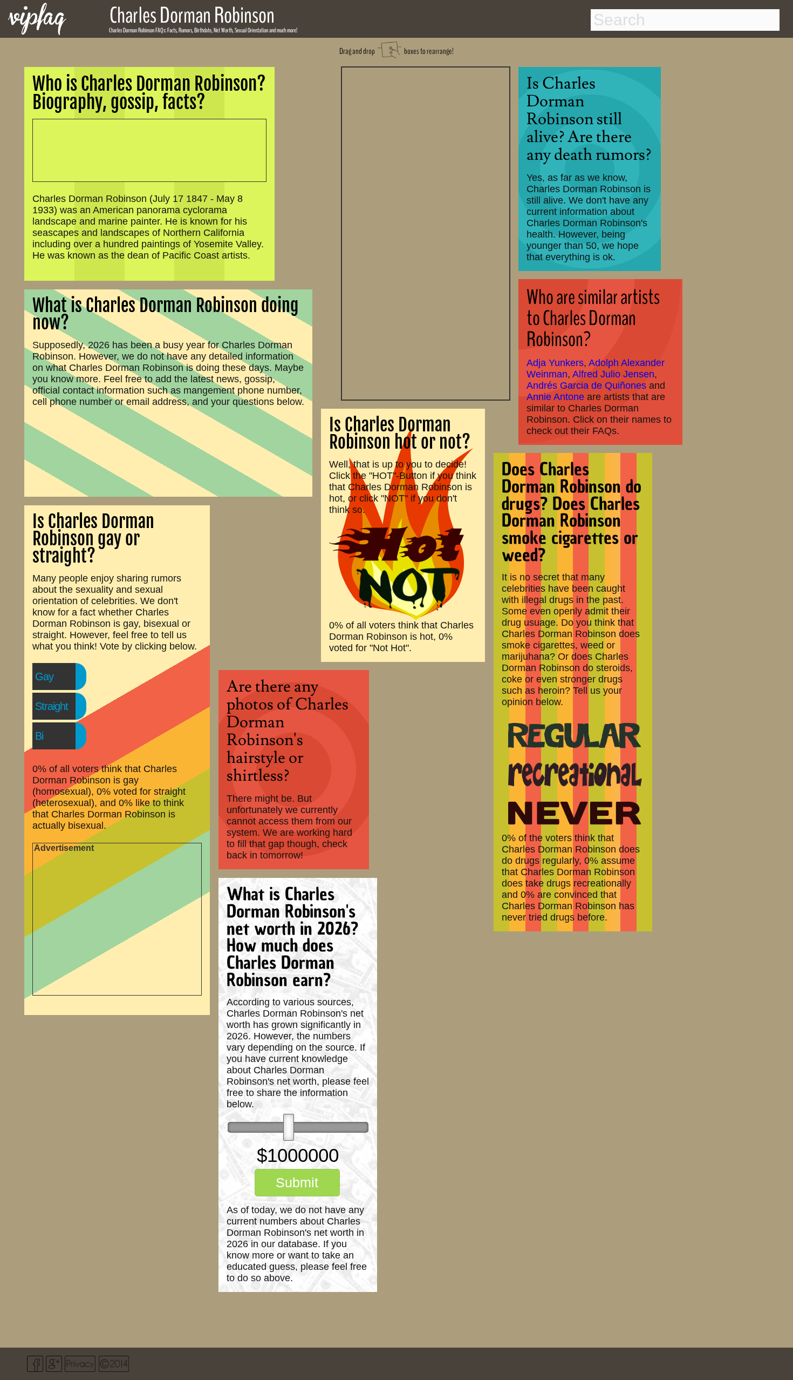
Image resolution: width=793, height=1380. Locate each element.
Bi (39, 736)
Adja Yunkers (555, 362)
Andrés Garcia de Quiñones (586, 385)
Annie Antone (555, 396)
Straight (51, 706)
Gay (44, 676)
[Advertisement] (426, 232)
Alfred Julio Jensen (613, 374)
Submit (297, 1182)
